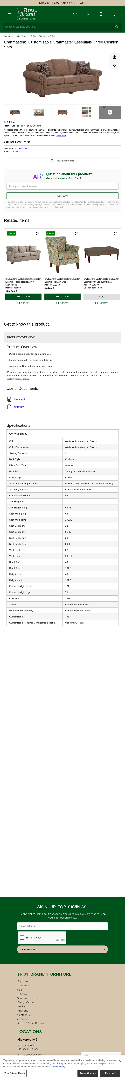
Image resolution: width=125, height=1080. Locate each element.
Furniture (8, 36)
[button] (10, 14)
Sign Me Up (27, 949)
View (101, 297)
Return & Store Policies (30, 1023)
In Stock (22, 994)
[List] (75, 14)
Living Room (21, 36)
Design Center (25, 1002)
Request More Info (64, 160)
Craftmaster (22, 148)
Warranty (19, 406)
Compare (25, 303)
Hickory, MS (27, 1039)
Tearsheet (19, 399)
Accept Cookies (88, 1073)
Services (22, 1006)
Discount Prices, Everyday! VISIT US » (62, 3)
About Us (22, 1019)
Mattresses (23, 985)
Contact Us (23, 1014)
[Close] (119, 1060)
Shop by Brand (26, 998)
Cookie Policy (58, 1066)
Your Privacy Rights (14, 1073)
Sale (19, 989)
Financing (22, 1010)
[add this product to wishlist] (114, 65)
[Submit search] (116, 27)
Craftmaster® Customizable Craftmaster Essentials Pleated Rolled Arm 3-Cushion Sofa (23, 282)
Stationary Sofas (47, 36)
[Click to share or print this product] (114, 57)
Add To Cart (23, 296)
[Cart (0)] (114, 14)
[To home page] (26, 14)
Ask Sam (62, 195)
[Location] (88, 14)
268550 (15, 152)
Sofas (33, 36)
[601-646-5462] (101, 14)
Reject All (110, 1073)
